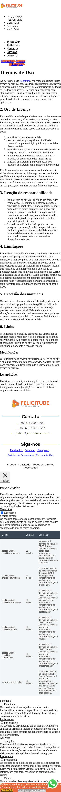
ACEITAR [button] (7, 790)
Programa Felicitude (14, 18)
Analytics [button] (5, 737)
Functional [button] (5, 700)
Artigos (12, 25)
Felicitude (25, 80)
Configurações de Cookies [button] (32, 790)
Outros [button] (3, 774)
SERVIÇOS (13, 22)
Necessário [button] (6, 509)
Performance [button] (7, 719)
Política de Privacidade (21, 455)
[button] (4, 34)
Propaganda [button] (6, 756)
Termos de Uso (44, 455)
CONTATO (13, 28)
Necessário (10, 512)
